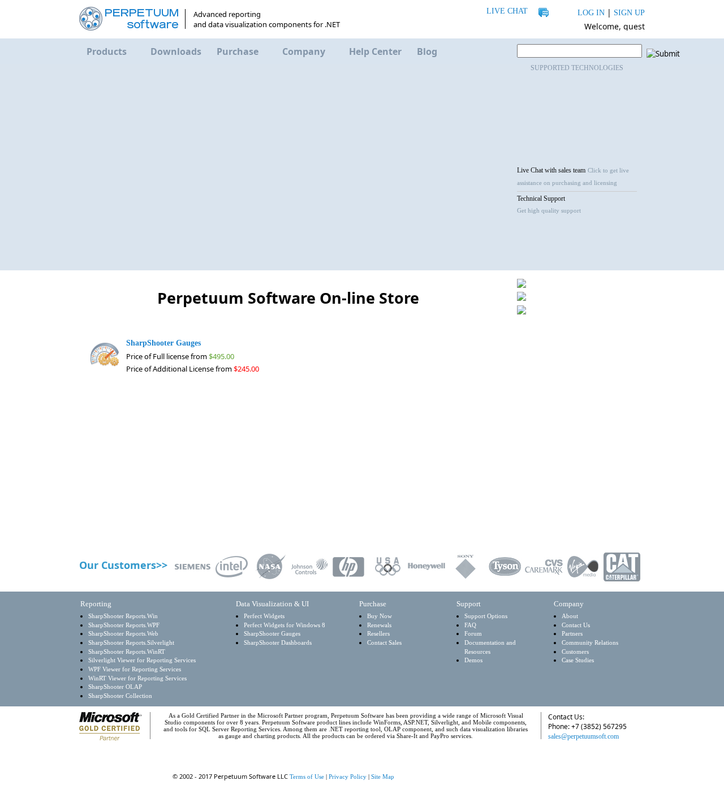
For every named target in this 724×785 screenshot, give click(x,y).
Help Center (375, 51)
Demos (473, 660)
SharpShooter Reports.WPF (124, 625)
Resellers (378, 634)
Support (468, 603)
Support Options (485, 616)
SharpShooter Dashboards (278, 643)
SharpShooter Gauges (272, 634)
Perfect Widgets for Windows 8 (284, 625)
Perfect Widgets (264, 616)
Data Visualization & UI (272, 603)
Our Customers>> (123, 565)
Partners (572, 634)
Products (107, 51)
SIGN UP (629, 12)
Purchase (237, 51)
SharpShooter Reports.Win (123, 616)
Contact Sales (384, 643)
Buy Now (379, 616)
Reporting (95, 603)
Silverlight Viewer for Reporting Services (142, 660)
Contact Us (576, 625)
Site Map (382, 776)
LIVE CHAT (507, 11)
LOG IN (591, 12)
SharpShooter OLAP (115, 687)
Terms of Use (307, 776)
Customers (575, 652)
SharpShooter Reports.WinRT (126, 652)
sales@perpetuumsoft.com (583, 736)
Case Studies (578, 660)
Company (303, 51)
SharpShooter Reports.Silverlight (131, 643)
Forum (473, 634)
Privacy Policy (348, 776)
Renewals (379, 625)
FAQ (470, 625)
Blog (427, 51)
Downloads (175, 51)
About (570, 616)
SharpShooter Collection (120, 696)
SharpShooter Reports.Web (123, 634)
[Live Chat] (565, 757)
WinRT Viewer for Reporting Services (137, 678)
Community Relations (590, 643)
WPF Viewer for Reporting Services (134, 669)
